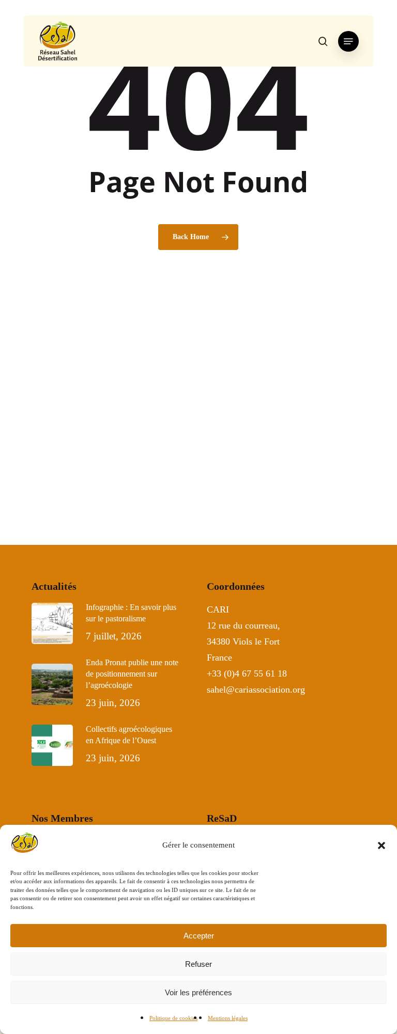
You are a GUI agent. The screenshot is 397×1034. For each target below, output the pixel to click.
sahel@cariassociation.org (257, 689)
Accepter (199, 935)
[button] (381, 845)
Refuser (198, 964)
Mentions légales (228, 1018)
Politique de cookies (173, 1018)
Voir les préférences (198, 992)
